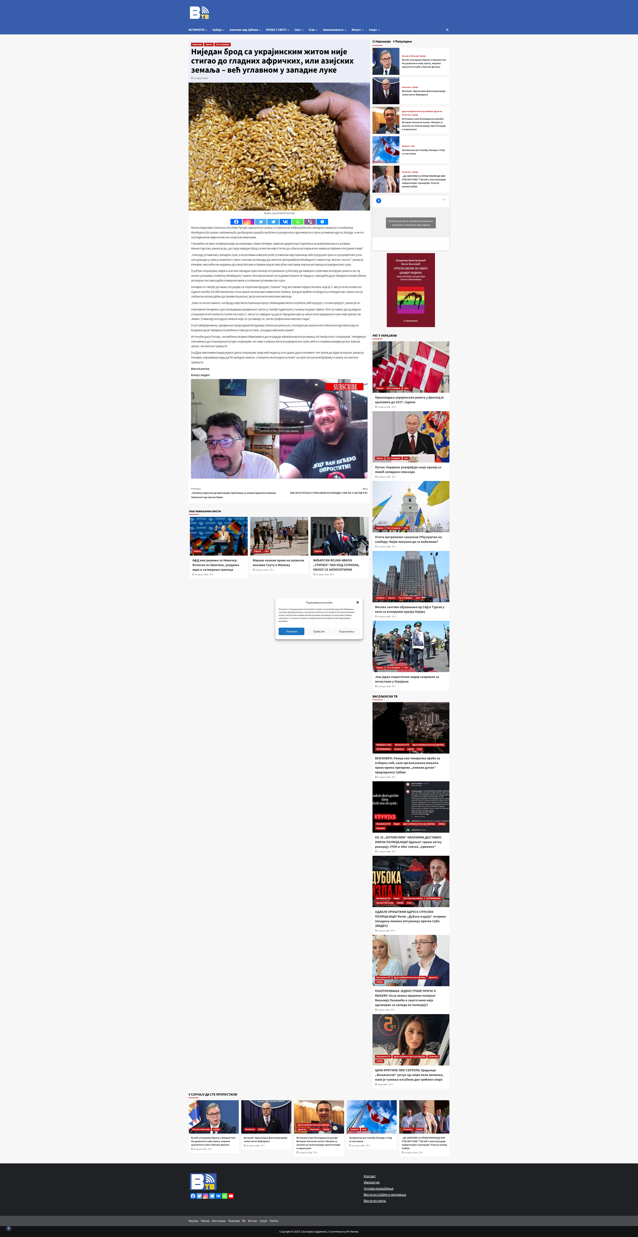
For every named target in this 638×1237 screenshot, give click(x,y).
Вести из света (375, 1201)
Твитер (205, 1220)
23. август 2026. (384, 407)
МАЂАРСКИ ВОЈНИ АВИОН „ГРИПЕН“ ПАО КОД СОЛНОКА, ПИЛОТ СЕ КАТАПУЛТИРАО (336, 565)
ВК (244, 1220)
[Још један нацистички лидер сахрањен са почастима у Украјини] (411, 646)
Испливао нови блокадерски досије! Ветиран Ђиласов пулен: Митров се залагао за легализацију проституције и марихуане (424, 124)
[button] (357, 602)
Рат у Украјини (222, 44)
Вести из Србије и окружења (385, 1194)
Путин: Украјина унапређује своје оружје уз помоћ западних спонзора (408, 469)
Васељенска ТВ (402, 744)
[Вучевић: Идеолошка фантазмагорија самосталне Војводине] (385, 90)
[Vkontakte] (285, 222)
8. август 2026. (384, 1009)
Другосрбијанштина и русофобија (417, 111)
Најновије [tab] (383, 41)
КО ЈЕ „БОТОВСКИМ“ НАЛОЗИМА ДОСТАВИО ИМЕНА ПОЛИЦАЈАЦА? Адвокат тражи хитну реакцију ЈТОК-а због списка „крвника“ (408, 842)
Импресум (371, 1182)
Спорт (373, 30)
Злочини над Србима (243, 30)
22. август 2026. (384, 476)
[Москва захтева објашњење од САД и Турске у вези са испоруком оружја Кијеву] (411, 576)
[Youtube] (231, 1196)
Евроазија (197, 44)
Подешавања (346, 631)
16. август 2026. (384, 546)
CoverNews (335, 1231)
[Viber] (310, 222)
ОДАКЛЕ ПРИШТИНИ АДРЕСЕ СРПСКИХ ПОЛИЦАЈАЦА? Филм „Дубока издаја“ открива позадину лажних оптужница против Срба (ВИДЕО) (410, 919)
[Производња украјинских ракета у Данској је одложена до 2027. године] (411, 367)
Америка (406, 146)
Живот (356, 30)
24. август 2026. (201, 574)
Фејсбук (193, 1220)
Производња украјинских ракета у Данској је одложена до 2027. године (409, 400)
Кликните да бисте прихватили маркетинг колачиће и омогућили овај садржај (279, 428)
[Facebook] (236, 222)
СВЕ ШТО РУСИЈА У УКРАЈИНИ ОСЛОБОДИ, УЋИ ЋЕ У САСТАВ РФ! (329, 491)
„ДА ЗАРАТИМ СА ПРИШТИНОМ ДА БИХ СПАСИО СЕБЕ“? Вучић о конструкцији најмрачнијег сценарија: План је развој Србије (424, 181)
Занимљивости (333, 30)
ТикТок (274, 1220)
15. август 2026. (384, 686)
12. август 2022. (201, 78)
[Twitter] (261, 222)
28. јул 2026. (383, 1084)
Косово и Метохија (410, 56)
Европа (209, 44)
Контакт (370, 1176)
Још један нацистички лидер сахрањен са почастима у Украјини (407, 679)
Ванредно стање (383, 744)
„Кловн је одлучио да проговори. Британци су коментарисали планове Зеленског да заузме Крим (233, 493)
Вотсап (252, 1220)
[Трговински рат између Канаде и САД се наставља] (385, 149)
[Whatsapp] (298, 222)
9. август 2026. (384, 930)
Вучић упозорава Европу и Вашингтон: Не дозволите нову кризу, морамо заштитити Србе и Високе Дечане (424, 63)
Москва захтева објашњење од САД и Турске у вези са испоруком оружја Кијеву (409, 609)
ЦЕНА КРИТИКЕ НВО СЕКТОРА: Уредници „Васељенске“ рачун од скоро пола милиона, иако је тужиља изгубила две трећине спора (409, 1075)
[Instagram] (248, 222)
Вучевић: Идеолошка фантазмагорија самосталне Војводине (423, 92)
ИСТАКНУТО (196, 30)
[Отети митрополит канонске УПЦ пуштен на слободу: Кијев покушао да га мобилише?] (411, 506)
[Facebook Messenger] (322, 222)
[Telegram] (273, 222)
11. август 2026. (384, 851)
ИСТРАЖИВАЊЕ (383, 749)
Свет (297, 30)
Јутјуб (263, 1220)
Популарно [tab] (403, 41)
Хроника (380, 828)
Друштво (438, 111)
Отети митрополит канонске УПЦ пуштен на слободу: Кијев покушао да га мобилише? (408, 539)
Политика (406, 87)
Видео (397, 824)
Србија (216, 30)
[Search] (447, 30)
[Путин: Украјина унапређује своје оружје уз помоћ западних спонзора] (411, 437)
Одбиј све (319, 631)
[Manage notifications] (8, 1228)
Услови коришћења (378, 1188)
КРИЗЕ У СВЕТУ (276, 30)
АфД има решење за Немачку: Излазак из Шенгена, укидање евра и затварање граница (215, 565)
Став (312, 30)
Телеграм (234, 1220)
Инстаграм (218, 1220)
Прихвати (291, 631)
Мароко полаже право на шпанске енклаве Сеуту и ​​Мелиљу (278, 562)
